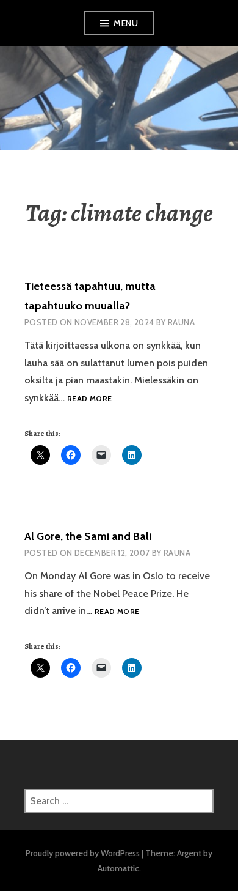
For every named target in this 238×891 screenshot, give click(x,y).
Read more (89, 399)
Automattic (118, 868)
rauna (177, 553)
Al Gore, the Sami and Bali (87, 536)
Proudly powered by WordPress (83, 853)
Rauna (181, 322)
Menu (126, 23)
